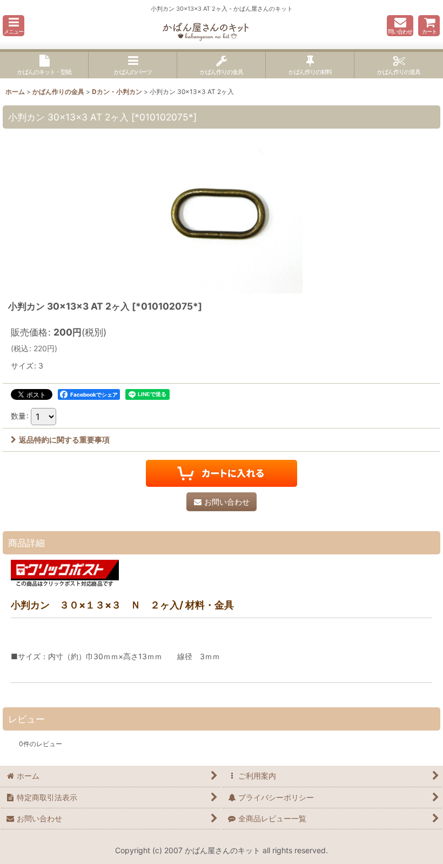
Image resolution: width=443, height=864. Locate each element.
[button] (13, 25)
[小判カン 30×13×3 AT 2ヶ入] (221, 212)
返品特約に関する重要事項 (64, 439)
